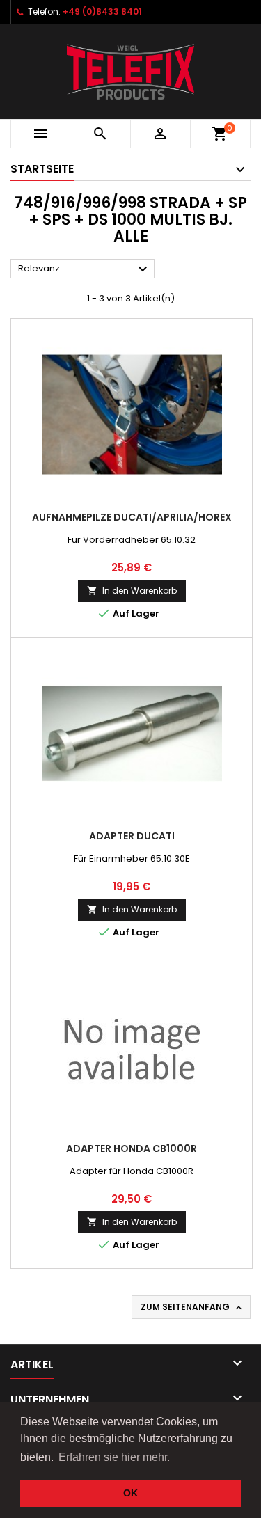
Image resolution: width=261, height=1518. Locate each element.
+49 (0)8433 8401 (102, 11)
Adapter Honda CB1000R (131, 1148)
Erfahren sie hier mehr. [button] (114, 1457)
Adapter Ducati (132, 836)
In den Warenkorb (132, 590)
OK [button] (130, 1493)
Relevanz (84, 269)
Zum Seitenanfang (192, 1307)
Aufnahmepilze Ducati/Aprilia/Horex (132, 517)
